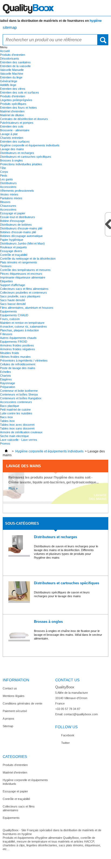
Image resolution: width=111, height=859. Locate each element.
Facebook (67, 735)
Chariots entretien (11, 137)
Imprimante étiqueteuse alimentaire (22, 277)
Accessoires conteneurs (16, 402)
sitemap (10, 27)
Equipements (8, 311)
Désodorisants (9, 58)
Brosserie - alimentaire (14, 130)
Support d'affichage (12, 285)
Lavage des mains (12, 149)
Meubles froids (9, 353)
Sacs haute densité (12, 300)
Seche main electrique (14, 436)
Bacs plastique (9, 405)
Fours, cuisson (10, 319)
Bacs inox (6, 417)
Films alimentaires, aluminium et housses (26, 307)
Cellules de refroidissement (17, 364)
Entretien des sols (11, 126)
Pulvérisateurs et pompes (16, 122)
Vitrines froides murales (15, 356)
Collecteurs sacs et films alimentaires (24, 288)
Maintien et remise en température (22, 322)
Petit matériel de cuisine (15, 409)
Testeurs (6, 266)
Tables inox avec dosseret (17, 424)
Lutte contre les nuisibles (16, 413)
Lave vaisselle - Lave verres (18, 439)
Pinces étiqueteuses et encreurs (21, 273)
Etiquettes (6, 281)
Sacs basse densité (13, 303)
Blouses (5, 202)
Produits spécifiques (13, 103)
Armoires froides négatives (17, 349)
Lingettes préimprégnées (16, 100)
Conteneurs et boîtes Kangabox (20, 398)
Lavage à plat (9, 134)
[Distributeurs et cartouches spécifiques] (19, 592)
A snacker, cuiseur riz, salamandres (23, 326)
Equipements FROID (13, 341)
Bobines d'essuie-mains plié (18, 232)
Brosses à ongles (11, 160)
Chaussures (8, 205)
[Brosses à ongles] (19, 631)
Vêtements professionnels (17, 190)
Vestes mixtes (9, 194)
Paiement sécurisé (15, 711)
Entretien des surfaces (15, 141)
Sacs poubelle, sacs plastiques (20, 296)
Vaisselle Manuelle (12, 69)
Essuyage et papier (12, 213)
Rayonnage (7, 383)
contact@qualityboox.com (81, 714)
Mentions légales (14, 695)
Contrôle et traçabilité (13, 254)
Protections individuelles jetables (21, 164)
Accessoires (8, 186)
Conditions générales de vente (22, 703)
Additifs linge (8, 85)
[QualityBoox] (55, 8)
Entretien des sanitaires (15, 62)
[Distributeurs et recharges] (19, 546)
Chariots (5, 375)
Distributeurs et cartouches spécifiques (25, 156)
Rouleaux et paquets (13, 247)
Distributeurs (8, 183)
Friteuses (6, 334)
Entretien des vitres (12, 88)
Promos (5, 443)
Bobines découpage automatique (21, 236)
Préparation (7, 387)
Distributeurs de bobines (16, 224)
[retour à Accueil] (6, 451)
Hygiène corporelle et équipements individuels (30, 145)
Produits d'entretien (12, 54)
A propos (8, 718)
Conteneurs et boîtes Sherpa (19, 394)
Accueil (4, 51)
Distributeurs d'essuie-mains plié (21, 228)
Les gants (6, 179)
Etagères (6, 379)
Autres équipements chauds (18, 337)
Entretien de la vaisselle (15, 66)
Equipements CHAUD (14, 315)
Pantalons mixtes (11, 198)
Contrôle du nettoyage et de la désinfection (28, 258)
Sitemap (8, 726)
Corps (4, 171)
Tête (3, 168)
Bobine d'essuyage (12, 220)
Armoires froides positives (17, 345)
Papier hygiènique (11, 239)
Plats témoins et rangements (18, 262)
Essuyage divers (11, 251)
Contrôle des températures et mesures (25, 270)
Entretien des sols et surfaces (19, 92)
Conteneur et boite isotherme (19, 390)
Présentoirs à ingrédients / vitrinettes (24, 360)
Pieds (3, 175)
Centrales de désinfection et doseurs (24, 119)
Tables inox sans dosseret (17, 428)
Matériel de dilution (12, 115)
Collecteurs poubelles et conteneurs (23, 292)
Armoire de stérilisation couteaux (21, 432)
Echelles (5, 371)
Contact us (10, 688)
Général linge (8, 81)
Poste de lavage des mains (17, 368)
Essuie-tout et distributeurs (17, 217)
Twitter (65, 742)
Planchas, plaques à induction (19, 330)
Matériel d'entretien (12, 111)
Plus (11, 488)
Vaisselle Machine (11, 73)
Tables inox (7, 420)
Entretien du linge (11, 77)
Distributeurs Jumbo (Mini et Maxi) (22, 243)
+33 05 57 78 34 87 (67, 708)
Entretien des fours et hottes (18, 107)
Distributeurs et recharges (17, 152)
